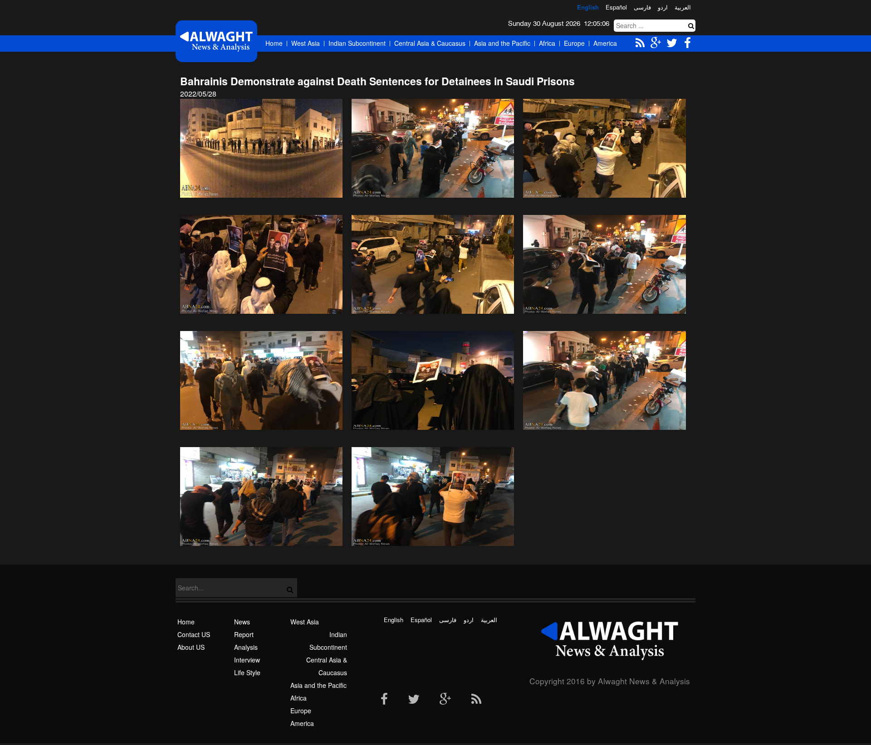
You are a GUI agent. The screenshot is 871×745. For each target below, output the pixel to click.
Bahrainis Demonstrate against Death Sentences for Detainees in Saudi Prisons (377, 80)
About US (191, 647)
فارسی (642, 7)
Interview (247, 659)
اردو (663, 7)
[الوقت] (216, 41)
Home (274, 43)
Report (244, 634)
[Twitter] (414, 699)
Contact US (193, 634)
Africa (547, 43)
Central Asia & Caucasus (429, 43)
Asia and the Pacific (502, 43)
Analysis (246, 647)
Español (616, 7)
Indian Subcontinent (357, 43)
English (588, 7)
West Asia (305, 43)
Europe (574, 43)
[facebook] (384, 699)
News (242, 621)
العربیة (683, 7)
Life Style (247, 672)
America (605, 43)
